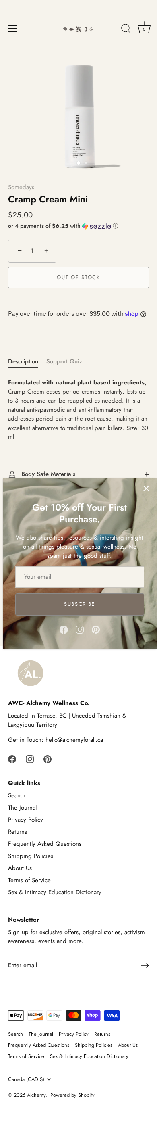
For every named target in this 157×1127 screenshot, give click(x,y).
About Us (20, 868)
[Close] (146, 488)
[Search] (126, 30)
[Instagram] (80, 628)
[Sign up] (145, 966)
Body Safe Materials (47, 474)
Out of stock (78, 277)
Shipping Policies (30, 856)
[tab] (27, 361)
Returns (17, 831)
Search (16, 795)
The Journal (22, 807)
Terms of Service (29, 880)
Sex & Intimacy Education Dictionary (54, 892)
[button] (78, 226)
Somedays (21, 187)
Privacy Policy (25, 819)
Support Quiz (64, 361)
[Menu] (13, 29)
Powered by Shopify (72, 1095)
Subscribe (79, 604)
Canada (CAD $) (26, 1079)
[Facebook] (64, 628)
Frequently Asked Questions (44, 843)
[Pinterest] (96, 628)
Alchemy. (37, 1095)
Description (23, 361)
